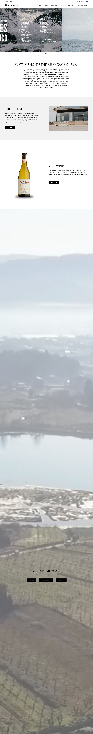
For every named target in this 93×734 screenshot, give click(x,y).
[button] (58, 5)
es (77, 1)
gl (82, 1)
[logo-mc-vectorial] (12, 5)
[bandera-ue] (87, 1)
